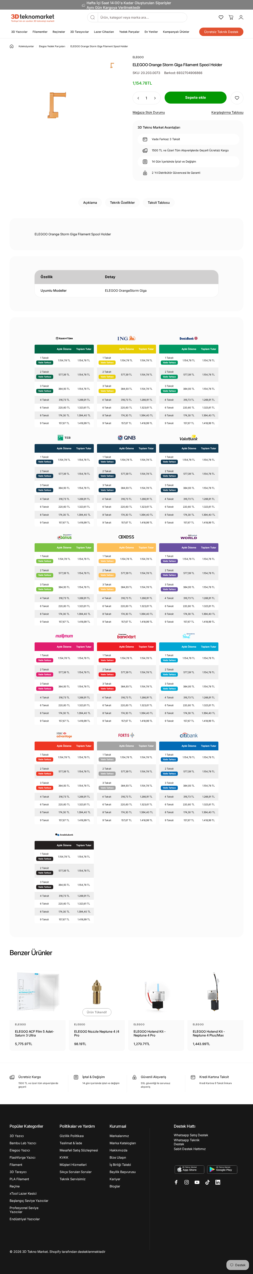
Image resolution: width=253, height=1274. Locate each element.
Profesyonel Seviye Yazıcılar (24, 1210)
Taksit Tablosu (159, 203)
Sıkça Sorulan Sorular (76, 1172)
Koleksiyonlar (26, 46)
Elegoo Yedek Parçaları (52, 46)
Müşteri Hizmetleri (73, 1165)
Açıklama (90, 203)
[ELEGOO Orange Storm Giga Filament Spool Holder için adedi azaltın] (137, 98)
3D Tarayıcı (18, 1172)
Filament (16, 1165)
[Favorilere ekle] (237, 98)
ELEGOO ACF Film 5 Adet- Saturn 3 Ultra (34, 1033)
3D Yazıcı (17, 1136)
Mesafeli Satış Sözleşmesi (79, 1150)
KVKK (64, 1157)
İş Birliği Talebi (120, 1165)
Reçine (15, 1186)
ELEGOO (20, 1024)
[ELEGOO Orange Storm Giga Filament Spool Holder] (111, 64)
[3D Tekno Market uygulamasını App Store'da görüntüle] (189, 1169)
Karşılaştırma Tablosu (227, 112)
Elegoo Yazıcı (20, 1150)
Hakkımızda (118, 1150)
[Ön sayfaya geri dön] (12, 46)
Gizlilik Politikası (72, 1136)
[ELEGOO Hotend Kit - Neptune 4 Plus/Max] (215, 992)
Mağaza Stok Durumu (149, 112)
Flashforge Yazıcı (22, 1157)
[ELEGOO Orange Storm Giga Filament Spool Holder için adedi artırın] (155, 98)
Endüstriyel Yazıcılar (25, 1219)
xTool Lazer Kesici (23, 1193)
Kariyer (115, 1179)
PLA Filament (19, 1179)
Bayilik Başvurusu (123, 1172)
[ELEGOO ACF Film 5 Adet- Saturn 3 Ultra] (38, 992)
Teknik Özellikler (122, 203)
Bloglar (115, 1186)
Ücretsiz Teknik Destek (221, 32)
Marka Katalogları (123, 1143)
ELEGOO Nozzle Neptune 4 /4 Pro (96, 1033)
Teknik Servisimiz (73, 1179)
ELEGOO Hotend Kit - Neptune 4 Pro (150, 1033)
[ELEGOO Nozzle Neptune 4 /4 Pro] (97, 992)
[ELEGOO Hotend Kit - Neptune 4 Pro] (156, 992)
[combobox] (142, 17)
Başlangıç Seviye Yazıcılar (29, 1201)
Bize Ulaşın (118, 1157)
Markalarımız (119, 1136)
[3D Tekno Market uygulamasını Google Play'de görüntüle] (222, 1169)
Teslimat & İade (71, 1143)
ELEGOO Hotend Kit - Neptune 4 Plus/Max (209, 1033)
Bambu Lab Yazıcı (23, 1143)
